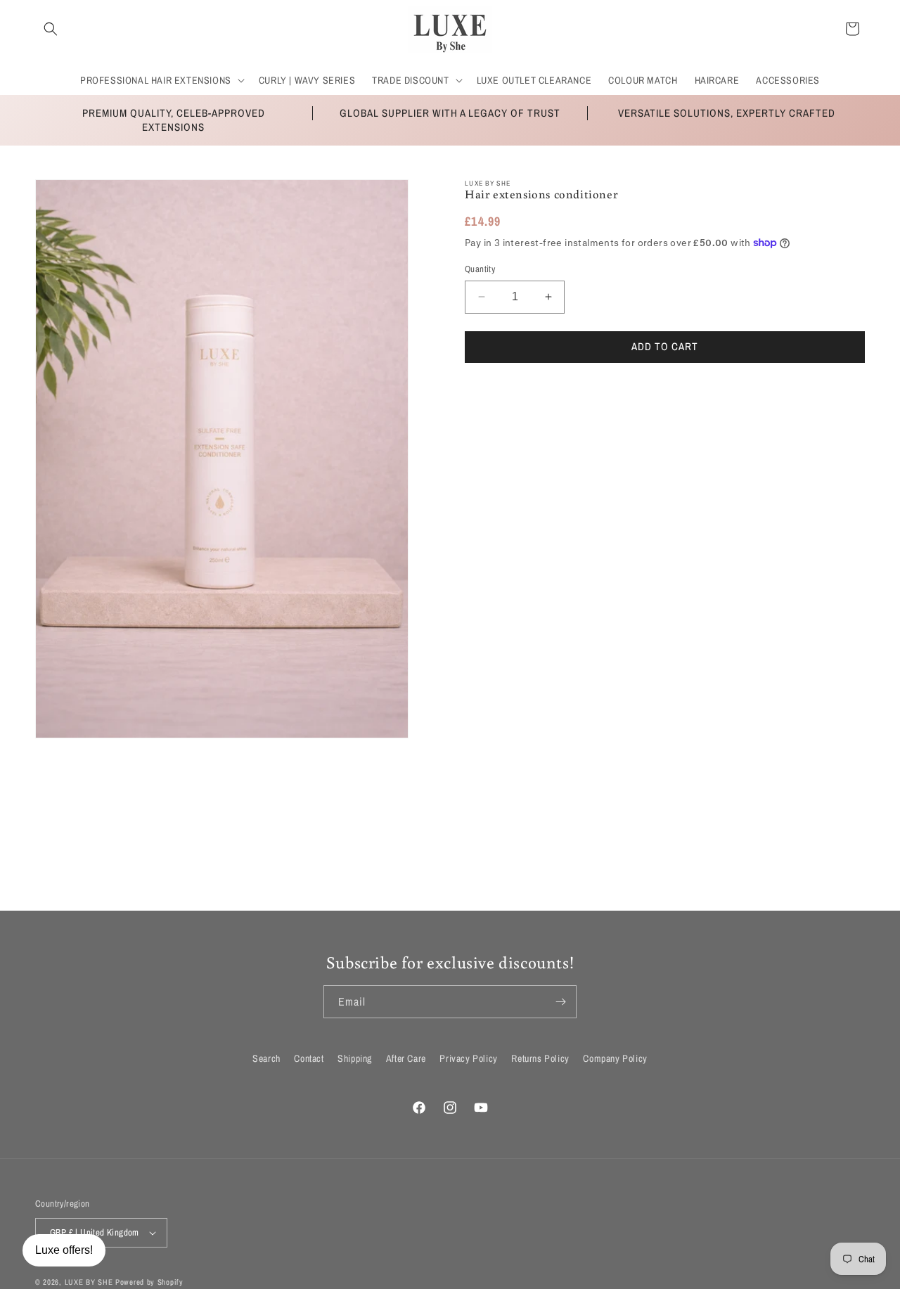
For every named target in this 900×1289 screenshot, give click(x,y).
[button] (50, 28)
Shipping (355, 1058)
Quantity (480, 269)
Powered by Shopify (149, 1282)
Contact (308, 1058)
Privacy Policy (468, 1058)
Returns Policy (540, 1058)
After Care (406, 1058)
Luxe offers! (64, 1250)
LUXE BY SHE (89, 1282)
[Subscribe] (560, 1001)
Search (266, 1058)
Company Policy (615, 1058)
